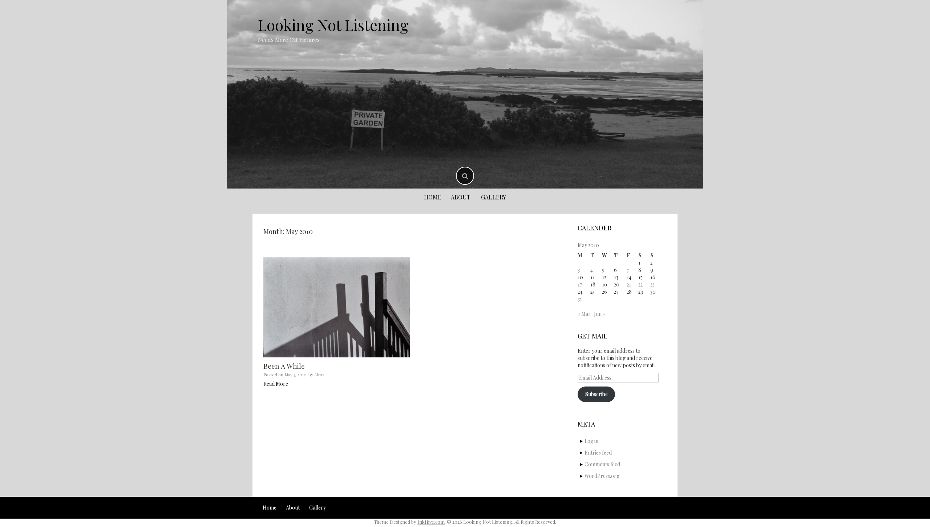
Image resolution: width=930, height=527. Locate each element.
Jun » (599, 313)
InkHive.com (431, 522)
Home (432, 197)
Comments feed (602, 464)
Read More (275, 383)
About (460, 197)
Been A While (284, 366)
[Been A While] (336, 307)
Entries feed (598, 452)
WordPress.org (602, 475)
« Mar (584, 313)
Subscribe (596, 394)
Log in (591, 440)
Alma (319, 374)
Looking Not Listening (333, 25)
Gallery (493, 197)
